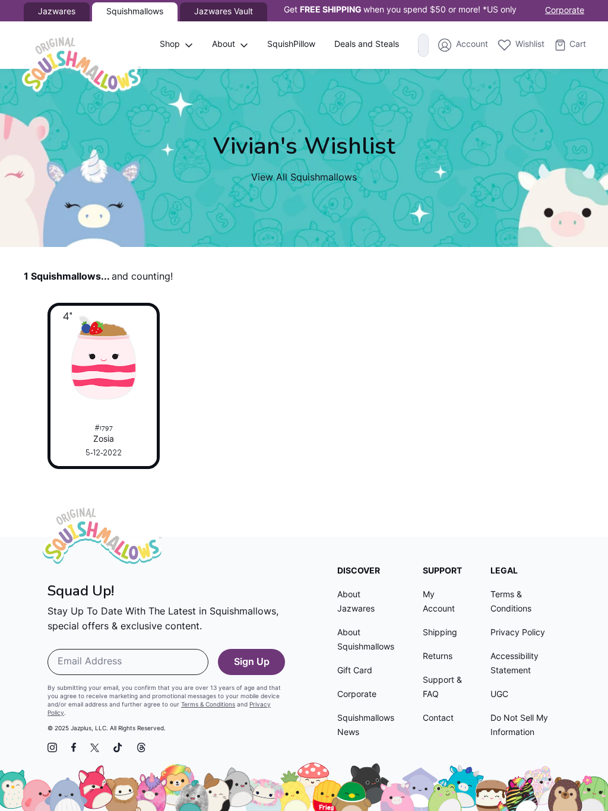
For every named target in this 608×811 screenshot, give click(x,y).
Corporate (564, 11)
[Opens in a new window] (52, 747)
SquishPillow (291, 44)
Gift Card (354, 671)
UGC (499, 694)
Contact (438, 718)
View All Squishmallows (304, 178)
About (223, 44)
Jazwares (56, 12)
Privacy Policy (517, 633)
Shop (170, 44)
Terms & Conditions (208, 705)
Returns (437, 656)
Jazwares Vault (223, 12)
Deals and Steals (366, 44)
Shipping (440, 633)
